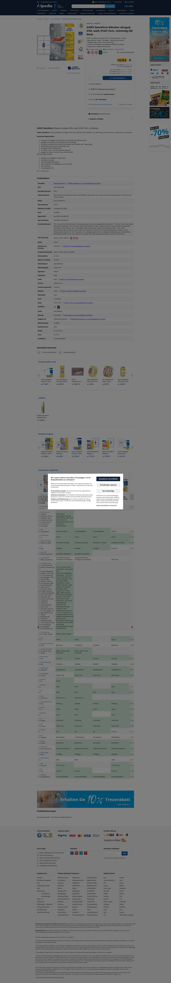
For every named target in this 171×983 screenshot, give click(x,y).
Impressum (113, 505)
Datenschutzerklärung (102, 505)
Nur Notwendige (108, 491)
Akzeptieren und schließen (108, 479)
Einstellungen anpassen (108, 485)
